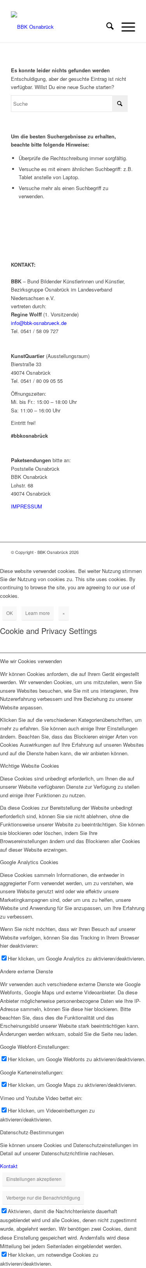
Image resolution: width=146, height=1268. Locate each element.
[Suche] (106, 26)
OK (9, 613)
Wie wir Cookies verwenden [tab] (31, 661)
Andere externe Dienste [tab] (26, 971)
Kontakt (9, 1166)
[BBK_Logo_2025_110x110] (60, 26)
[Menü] (124, 26)
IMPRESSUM (26, 506)
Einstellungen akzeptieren (34, 1178)
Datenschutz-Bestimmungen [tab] (32, 1132)
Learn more (37, 613)
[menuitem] (106, 26)
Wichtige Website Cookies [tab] (29, 765)
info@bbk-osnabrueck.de (39, 323)
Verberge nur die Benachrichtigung (43, 1197)
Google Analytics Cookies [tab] (29, 862)
